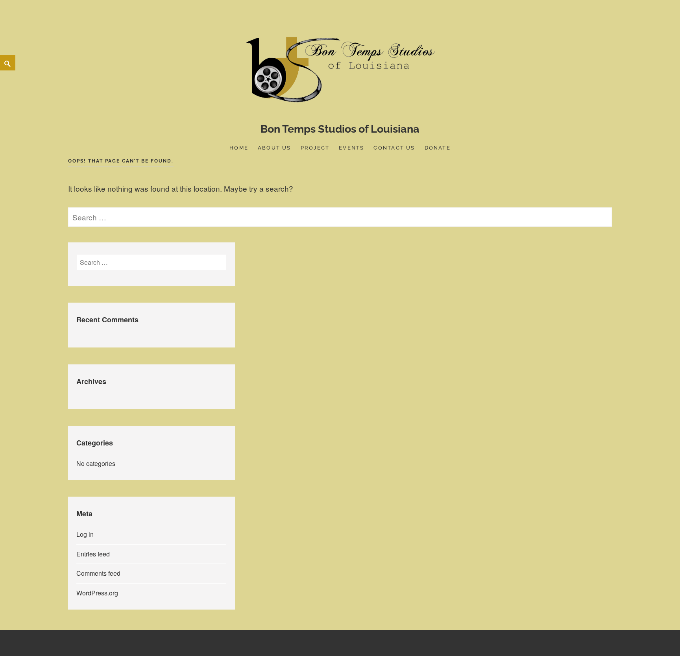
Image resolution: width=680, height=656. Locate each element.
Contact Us (394, 148)
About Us (274, 148)
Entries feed (93, 553)
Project (315, 148)
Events (351, 148)
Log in (85, 534)
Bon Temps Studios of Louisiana (340, 129)
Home (238, 148)
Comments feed (98, 573)
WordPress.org (97, 592)
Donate (438, 148)
